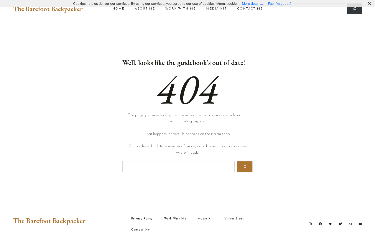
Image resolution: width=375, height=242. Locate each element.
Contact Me (140, 229)
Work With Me (175, 218)
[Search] (354, 8)
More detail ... (252, 4)
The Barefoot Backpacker (48, 8)
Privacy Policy (142, 218)
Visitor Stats (234, 218)
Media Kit (205, 218)
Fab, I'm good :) (279, 4)
